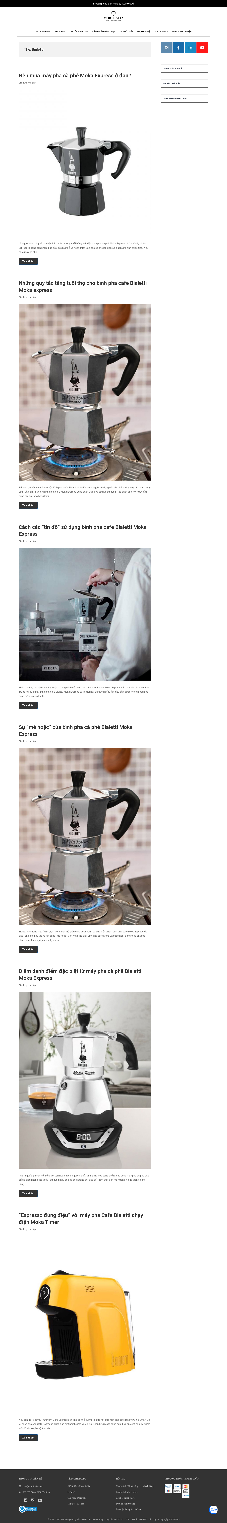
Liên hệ (71, 1492)
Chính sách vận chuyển (127, 1492)
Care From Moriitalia (175, 98)
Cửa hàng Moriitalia (76, 1498)
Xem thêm (28, 261)
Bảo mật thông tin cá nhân (128, 1509)
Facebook (178, 47)
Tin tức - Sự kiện (75, 1503)
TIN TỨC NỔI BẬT (171, 83)
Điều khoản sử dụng (125, 1503)
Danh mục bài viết (173, 68)
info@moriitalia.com (32, 1486)
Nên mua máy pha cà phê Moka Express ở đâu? (75, 75)
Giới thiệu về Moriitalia (78, 1486)
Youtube (202, 47)
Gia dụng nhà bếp (27, 83)
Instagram (166, 47)
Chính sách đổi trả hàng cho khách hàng (135, 1486)
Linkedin (190, 47)
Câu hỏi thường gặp (125, 1498)
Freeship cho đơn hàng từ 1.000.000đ (113, 3)
